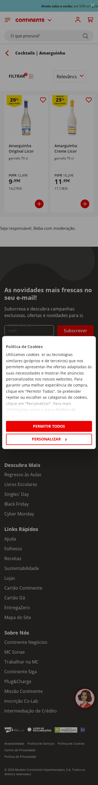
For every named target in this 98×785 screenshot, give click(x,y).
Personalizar (46, 439)
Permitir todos (49, 426)
